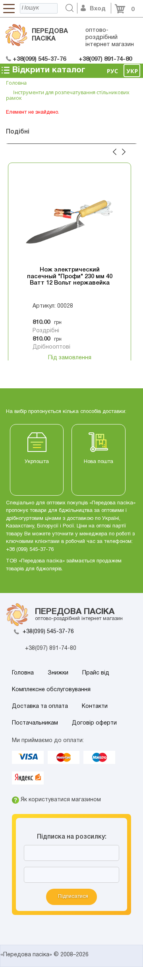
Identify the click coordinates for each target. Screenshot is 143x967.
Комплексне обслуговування (51, 689)
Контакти (95, 706)
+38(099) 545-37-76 (48, 631)
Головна (23, 673)
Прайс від (95, 673)
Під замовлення (69, 357)
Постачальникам (35, 723)
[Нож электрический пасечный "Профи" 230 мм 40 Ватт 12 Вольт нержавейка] (69, 219)
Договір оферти (94, 723)
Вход (98, 9)
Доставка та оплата (40, 706)
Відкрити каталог (47, 70)
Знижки (58, 673)
